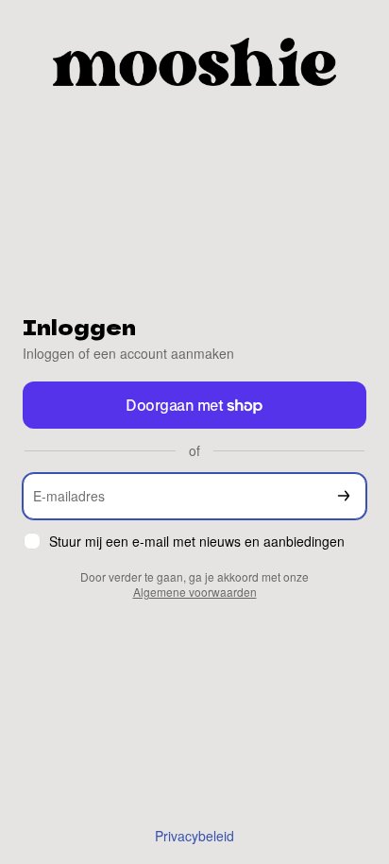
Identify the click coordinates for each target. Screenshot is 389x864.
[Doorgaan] (344, 496)
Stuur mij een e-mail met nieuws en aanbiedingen (197, 542)
